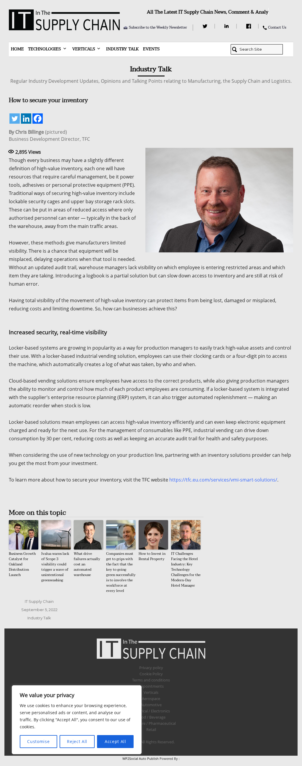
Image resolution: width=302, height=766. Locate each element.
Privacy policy (151, 667)
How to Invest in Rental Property (152, 556)
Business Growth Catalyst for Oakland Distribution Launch (22, 564)
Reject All (77, 741)
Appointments (151, 686)
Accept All (115, 741)
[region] (77, 719)
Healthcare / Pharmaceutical (151, 723)
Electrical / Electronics (151, 711)
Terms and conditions (151, 680)
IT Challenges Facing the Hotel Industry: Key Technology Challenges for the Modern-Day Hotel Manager (186, 569)
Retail (151, 729)
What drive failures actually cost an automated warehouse (87, 564)
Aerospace (151, 698)
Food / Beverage (151, 717)
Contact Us (277, 27)
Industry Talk (122, 49)
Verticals (83, 49)
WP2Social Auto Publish (140, 758)
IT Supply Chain (39, 601)
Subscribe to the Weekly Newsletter (158, 27)
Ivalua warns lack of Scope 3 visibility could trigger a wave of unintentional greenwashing (55, 567)
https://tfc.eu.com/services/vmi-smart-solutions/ (223, 480)
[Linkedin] (26, 118)
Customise (38, 741)
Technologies (44, 49)
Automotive (151, 704)
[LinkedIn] (227, 26)
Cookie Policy (151, 673)
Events (151, 49)
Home (17, 49)
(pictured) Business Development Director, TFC (49, 135)
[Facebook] (249, 26)
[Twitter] (206, 26)
